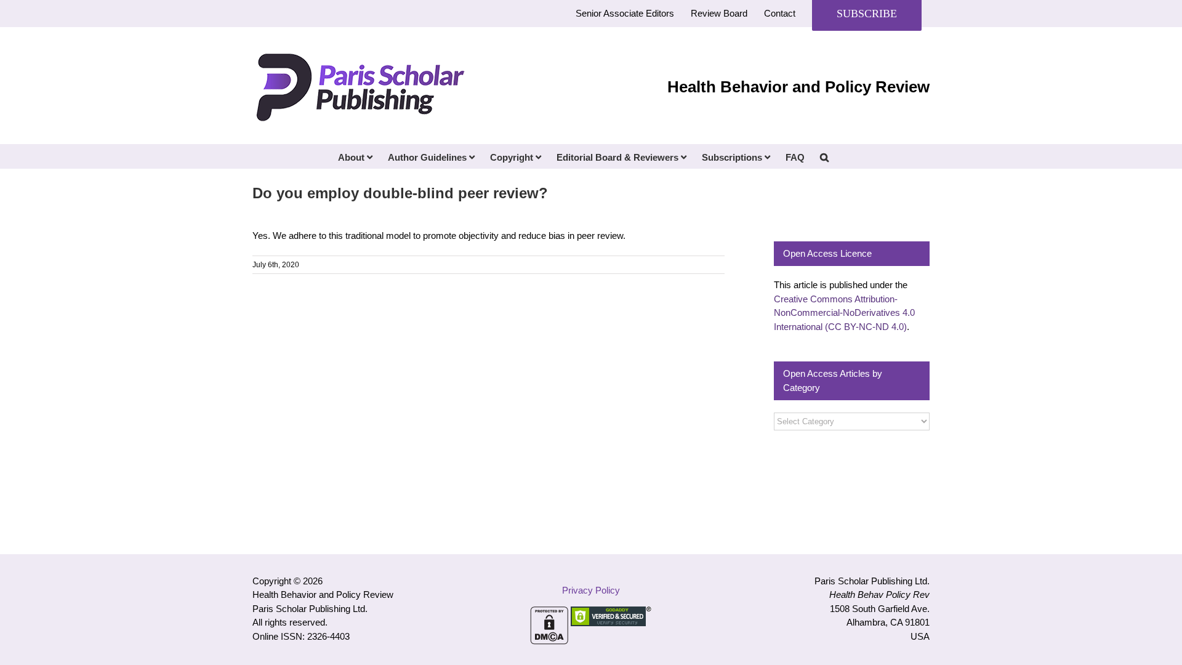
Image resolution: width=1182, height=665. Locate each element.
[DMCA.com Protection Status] (549, 613)
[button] (824, 156)
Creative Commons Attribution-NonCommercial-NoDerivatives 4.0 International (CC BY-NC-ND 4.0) (844, 313)
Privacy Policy (591, 590)
